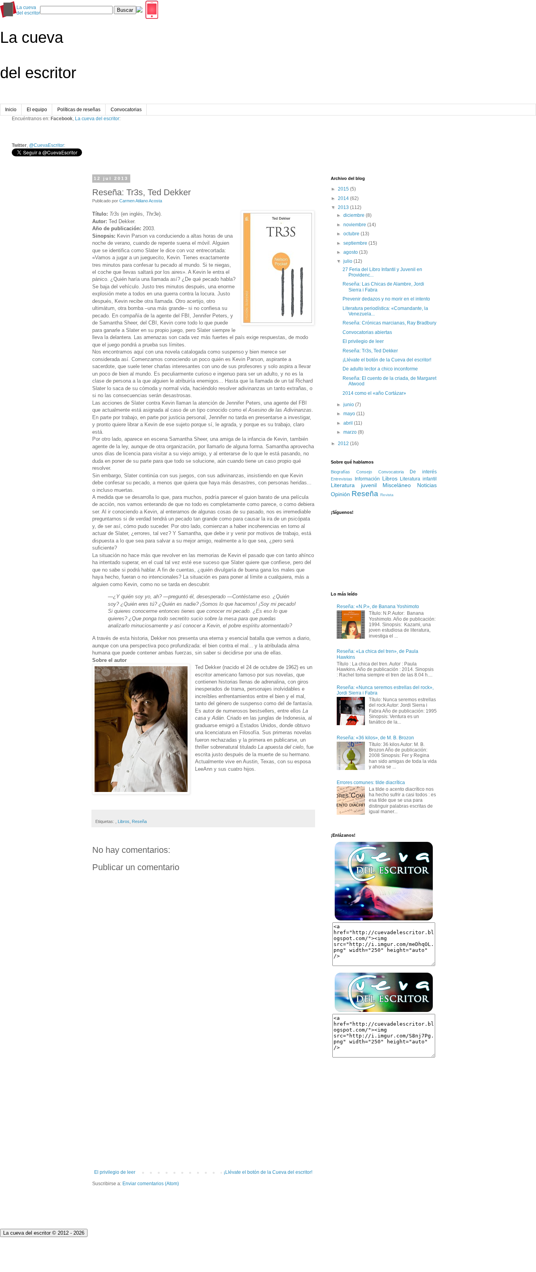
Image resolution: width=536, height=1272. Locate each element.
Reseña (139, 821)
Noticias (427, 485)
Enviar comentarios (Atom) (150, 1183)
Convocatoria (391, 471)
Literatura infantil (418, 479)
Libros (123, 821)
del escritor (28, 10)
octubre (351, 233)
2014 (343, 198)
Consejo (364, 471)
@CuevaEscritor (46, 145)
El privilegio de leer (114, 1172)
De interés (423, 472)
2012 (343, 443)
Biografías (340, 471)
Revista (387, 495)
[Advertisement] (203, 1105)
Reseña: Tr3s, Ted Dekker (370, 351)
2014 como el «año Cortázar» (374, 393)
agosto (350, 252)
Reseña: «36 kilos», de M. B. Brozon (375, 737)
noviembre (354, 224)
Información (367, 479)
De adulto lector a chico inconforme (380, 369)
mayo (349, 413)
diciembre (354, 215)
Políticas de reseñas (78, 109)
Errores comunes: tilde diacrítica (371, 782)
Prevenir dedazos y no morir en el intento (386, 299)
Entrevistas (341, 479)
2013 (343, 207)
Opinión (340, 494)
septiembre (355, 243)
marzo (350, 432)
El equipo (37, 109)
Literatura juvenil (354, 485)
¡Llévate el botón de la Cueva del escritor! (268, 1172)
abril (348, 423)
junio (348, 404)
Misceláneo (397, 485)
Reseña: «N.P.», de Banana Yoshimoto (378, 606)
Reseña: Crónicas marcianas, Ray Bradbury (389, 323)
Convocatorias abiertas (367, 332)
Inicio (10, 109)
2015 (343, 189)
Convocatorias (126, 109)
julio (347, 261)
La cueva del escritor (97, 118)
